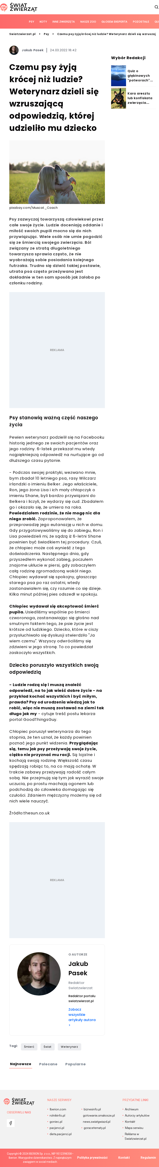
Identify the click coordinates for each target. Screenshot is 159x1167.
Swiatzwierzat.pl (22, 34)
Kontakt (124, 1157)
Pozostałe (141, 21)
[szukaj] (156, 7)
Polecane (48, 1064)
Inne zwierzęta (63, 21)
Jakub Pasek (32, 50)
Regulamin (148, 1157)
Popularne (75, 1064)
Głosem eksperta (114, 21)
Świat (48, 1047)
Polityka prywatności (92, 1157)
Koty (43, 21)
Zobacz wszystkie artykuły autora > (82, 1017)
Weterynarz (69, 1047)
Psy (31, 21)
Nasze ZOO (88, 21)
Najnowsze (20, 1063)
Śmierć (29, 1047)
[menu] (11, 1123)
